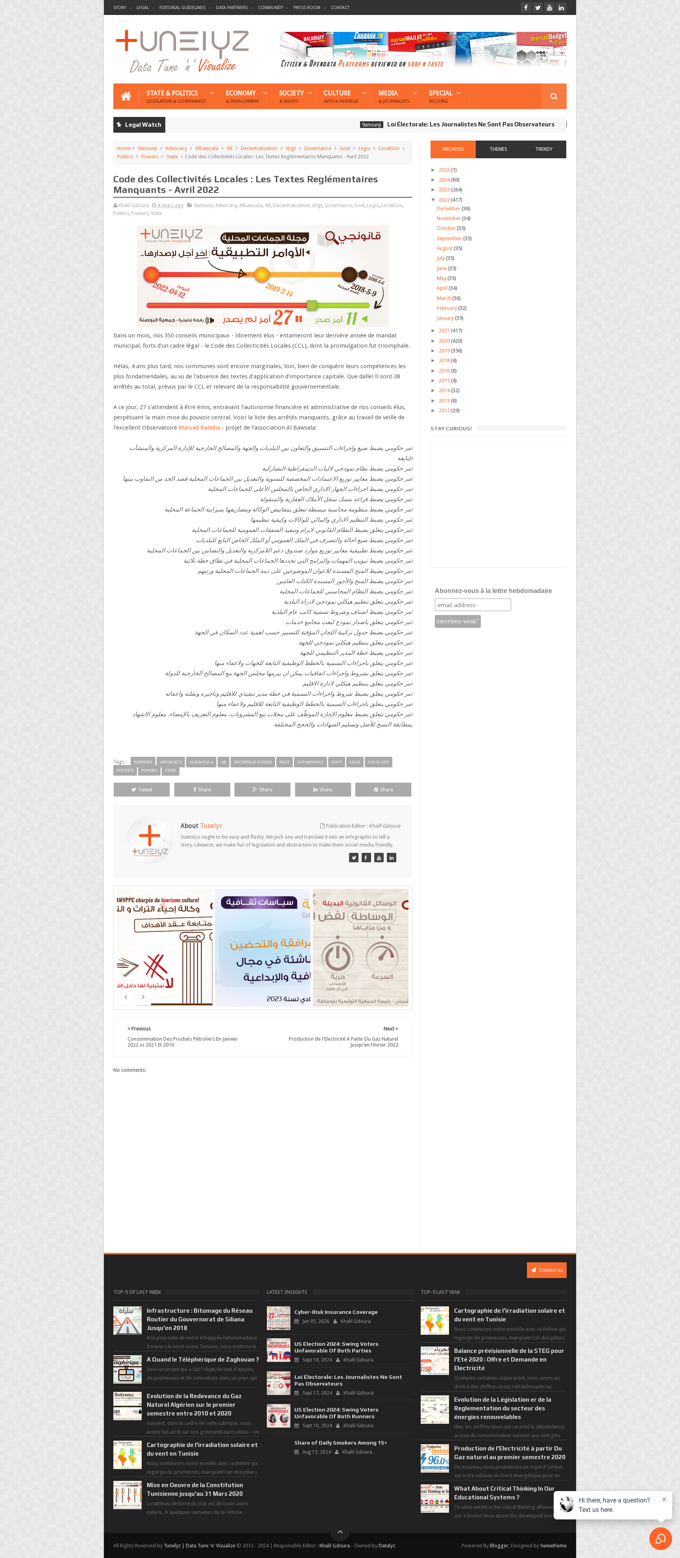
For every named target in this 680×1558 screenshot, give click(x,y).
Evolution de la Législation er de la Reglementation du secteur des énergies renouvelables (502, 1408)
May (442, 278)
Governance (317, 148)
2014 (445, 390)
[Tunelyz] (353, 857)
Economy (242, 96)
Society (291, 96)
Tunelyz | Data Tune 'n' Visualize (199, 1546)
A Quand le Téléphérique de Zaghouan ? (203, 1359)
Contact (340, 7)
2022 (445, 200)
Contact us (550, 1270)
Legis (364, 148)
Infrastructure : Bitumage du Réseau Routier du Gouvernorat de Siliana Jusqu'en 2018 (200, 1319)
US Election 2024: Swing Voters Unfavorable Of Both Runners (336, 1412)
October (447, 228)
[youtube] (549, 7)
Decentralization (259, 148)
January (446, 318)
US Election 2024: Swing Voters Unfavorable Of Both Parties (336, 1347)
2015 (445, 380)
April (443, 288)
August (445, 248)
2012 (445, 410)
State (172, 156)
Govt (345, 148)
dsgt (291, 148)
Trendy (543, 149)
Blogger (499, 1546)
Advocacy (176, 148)
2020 (445, 341)
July (441, 258)
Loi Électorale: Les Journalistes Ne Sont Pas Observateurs (426, 124)
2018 (445, 360)
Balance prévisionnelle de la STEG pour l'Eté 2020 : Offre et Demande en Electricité (509, 1359)
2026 (445, 170)
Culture (341, 96)
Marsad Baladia (199, 427)
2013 (445, 401)
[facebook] (526, 7)
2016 (445, 371)
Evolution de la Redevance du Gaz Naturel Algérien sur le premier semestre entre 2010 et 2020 (194, 1405)
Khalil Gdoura (335, 1546)
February (447, 308)
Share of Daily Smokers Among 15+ (340, 1442)
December (449, 208)
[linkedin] (561, 7)
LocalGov (389, 148)
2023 (445, 190)
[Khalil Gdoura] (391, 857)
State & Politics (176, 96)
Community (270, 7)
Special (441, 96)
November (449, 218)
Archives (453, 149)
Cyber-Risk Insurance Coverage (336, 1312)
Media (394, 96)
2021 (445, 330)
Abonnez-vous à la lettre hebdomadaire (493, 590)
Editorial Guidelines (182, 7)
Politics (125, 156)
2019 (445, 351)
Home (124, 148)
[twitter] (537, 7)
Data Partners (232, 7)
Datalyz (387, 1546)
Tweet (145, 790)
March (444, 298)
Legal (143, 7)
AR (230, 148)
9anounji (326, 125)
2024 (445, 180)
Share (204, 790)
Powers (149, 156)
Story (119, 7)
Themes (498, 149)
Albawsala (206, 148)
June (442, 268)
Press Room (307, 7)
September (450, 238)
